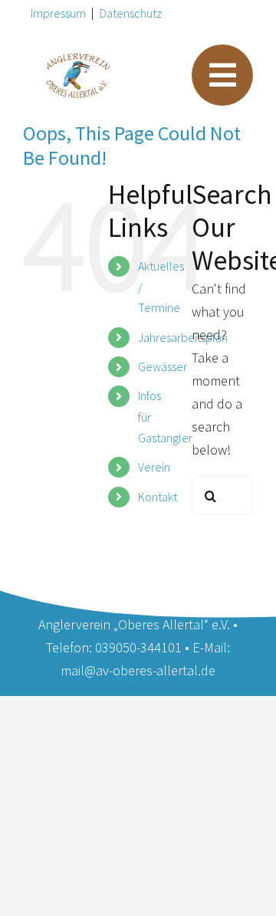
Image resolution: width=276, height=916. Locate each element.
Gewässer (162, 366)
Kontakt (157, 496)
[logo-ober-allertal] (78, 59)
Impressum (58, 13)
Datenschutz (131, 13)
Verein (154, 466)
